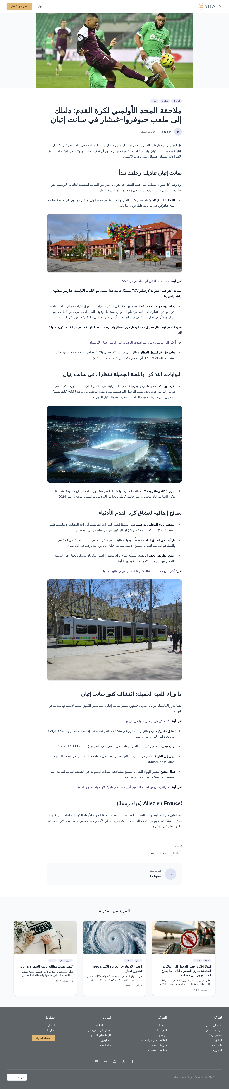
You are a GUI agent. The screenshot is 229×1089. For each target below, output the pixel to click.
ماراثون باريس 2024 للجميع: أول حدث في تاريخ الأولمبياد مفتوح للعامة (123, 787)
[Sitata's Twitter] (124, 1061)
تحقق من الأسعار (19, 6)
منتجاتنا (163, 1025)
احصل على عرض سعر (99, 1030)
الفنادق (218, 1040)
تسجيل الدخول (43, 1038)
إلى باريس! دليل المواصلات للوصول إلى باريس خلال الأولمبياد (129, 342)
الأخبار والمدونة (159, 1030)
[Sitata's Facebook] (133, 1061)
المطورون (217, 1050)
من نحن (163, 1035)
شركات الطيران (214, 1030)
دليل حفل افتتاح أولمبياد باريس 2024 (145, 281)
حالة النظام (105, 1045)
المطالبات (50, 1025)
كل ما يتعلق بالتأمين (101, 1035)
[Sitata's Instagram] (114, 1061)
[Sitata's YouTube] (96, 1061)
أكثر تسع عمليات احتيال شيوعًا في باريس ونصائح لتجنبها (139, 571)
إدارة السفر (216, 1045)
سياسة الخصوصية (157, 1050)
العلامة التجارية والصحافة (154, 1040)
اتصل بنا (51, 1030)
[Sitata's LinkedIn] (105, 1061)
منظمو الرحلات (214, 1035)
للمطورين (106, 1040)
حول (40, 6)
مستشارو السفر (214, 1025)
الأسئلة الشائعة (103, 1025)
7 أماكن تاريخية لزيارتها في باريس (147, 721)
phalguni (155, 876)
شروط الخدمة (159, 1045)
